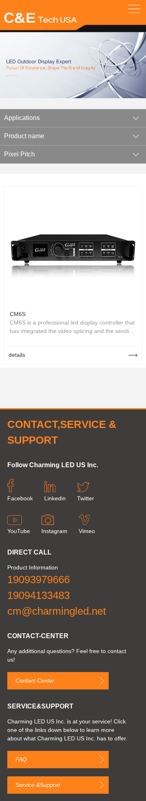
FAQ (21, 759)
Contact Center (34, 680)
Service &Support (37, 785)
